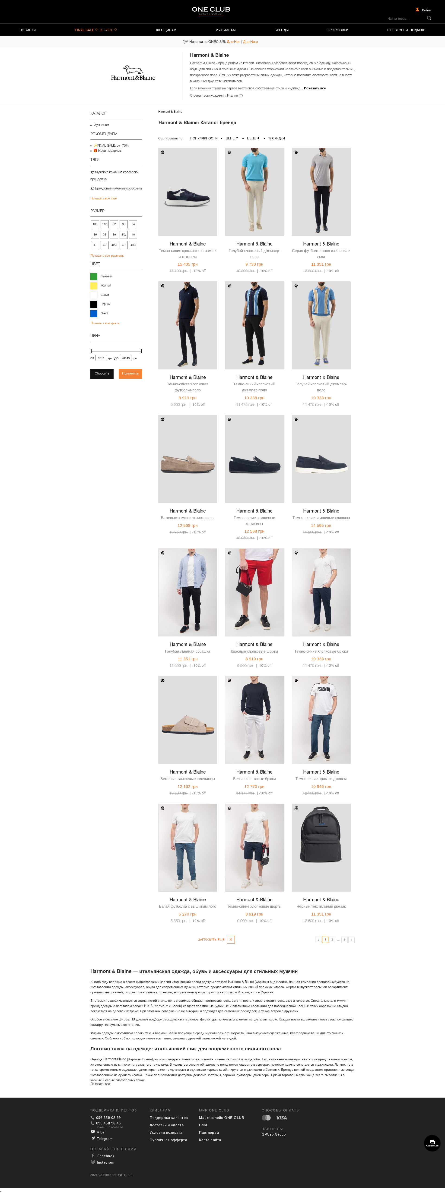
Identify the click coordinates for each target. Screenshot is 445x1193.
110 (104, 224)
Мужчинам (226, 30)
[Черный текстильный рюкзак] (321, 835)
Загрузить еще (212, 939)
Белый (105, 295)
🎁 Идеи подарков (107, 150)
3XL (123, 234)
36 (95, 234)
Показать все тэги (103, 198)
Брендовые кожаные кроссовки (118, 188)
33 (123, 224)
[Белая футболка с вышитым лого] (188, 835)
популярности (204, 138)
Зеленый (106, 276)
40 (133, 234)
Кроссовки (338, 30)
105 (95, 224)
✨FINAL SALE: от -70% (111, 145)
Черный (105, 304)
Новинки (27, 30)
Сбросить (102, 373)
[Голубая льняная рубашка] (188, 579)
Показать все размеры (107, 255)
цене (230, 138)
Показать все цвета (105, 323)
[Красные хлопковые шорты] (254, 579)
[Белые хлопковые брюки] (254, 707)
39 (114, 234)
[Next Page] (351, 940)
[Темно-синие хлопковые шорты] (254, 835)
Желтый (106, 285)
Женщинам (166, 30)
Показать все (315, 88)
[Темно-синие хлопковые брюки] (321, 579)
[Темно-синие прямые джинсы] (321, 707)
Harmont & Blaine (188, 243)
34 (133, 224)
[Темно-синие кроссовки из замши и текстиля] (188, 179)
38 (104, 234)
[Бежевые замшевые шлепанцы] (188, 707)
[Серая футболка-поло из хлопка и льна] (321, 179)
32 (114, 224)
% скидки (276, 138)
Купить (202, 231)
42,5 (114, 245)
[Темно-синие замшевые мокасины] (254, 446)
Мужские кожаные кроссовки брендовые (114, 176)
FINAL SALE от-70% (94, 30)
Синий (104, 313)
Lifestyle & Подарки (406, 30)
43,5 (133, 245)
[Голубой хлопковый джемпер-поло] (254, 179)
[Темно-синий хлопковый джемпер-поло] (254, 312)
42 (104, 245)
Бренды (282, 30)
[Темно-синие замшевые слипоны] (321, 446)
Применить (130, 373)
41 (95, 245)
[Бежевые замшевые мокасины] (188, 446)
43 (123, 245)
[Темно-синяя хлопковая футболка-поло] (188, 312)
